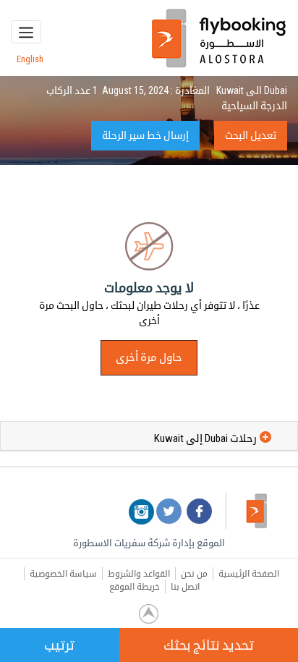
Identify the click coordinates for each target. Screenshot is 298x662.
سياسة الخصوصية (63, 574)
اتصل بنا (185, 587)
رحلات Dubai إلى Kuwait (205, 438)
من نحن (194, 574)
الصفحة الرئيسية (248, 574)
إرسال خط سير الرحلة (145, 135)
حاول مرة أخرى (149, 357)
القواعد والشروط (139, 574)
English (30, 59)
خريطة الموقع (134, 587)
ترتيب (59, 645)
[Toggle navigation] (26, 31)
